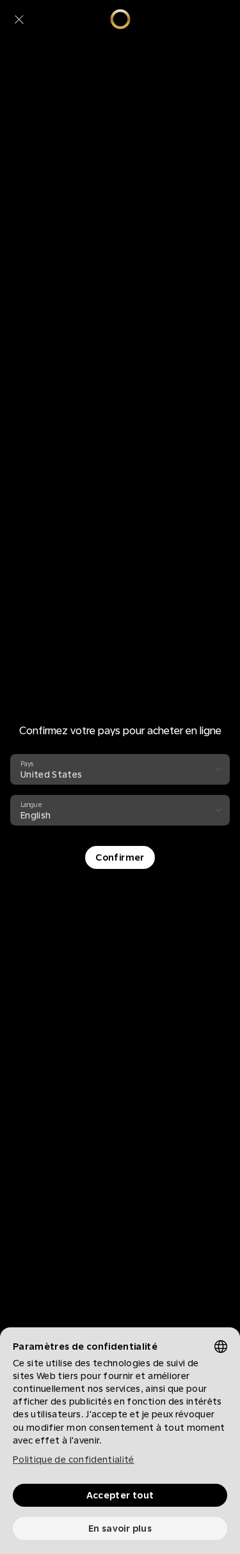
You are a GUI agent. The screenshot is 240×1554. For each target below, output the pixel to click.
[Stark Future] (120, 19)
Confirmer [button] (119, 857)
